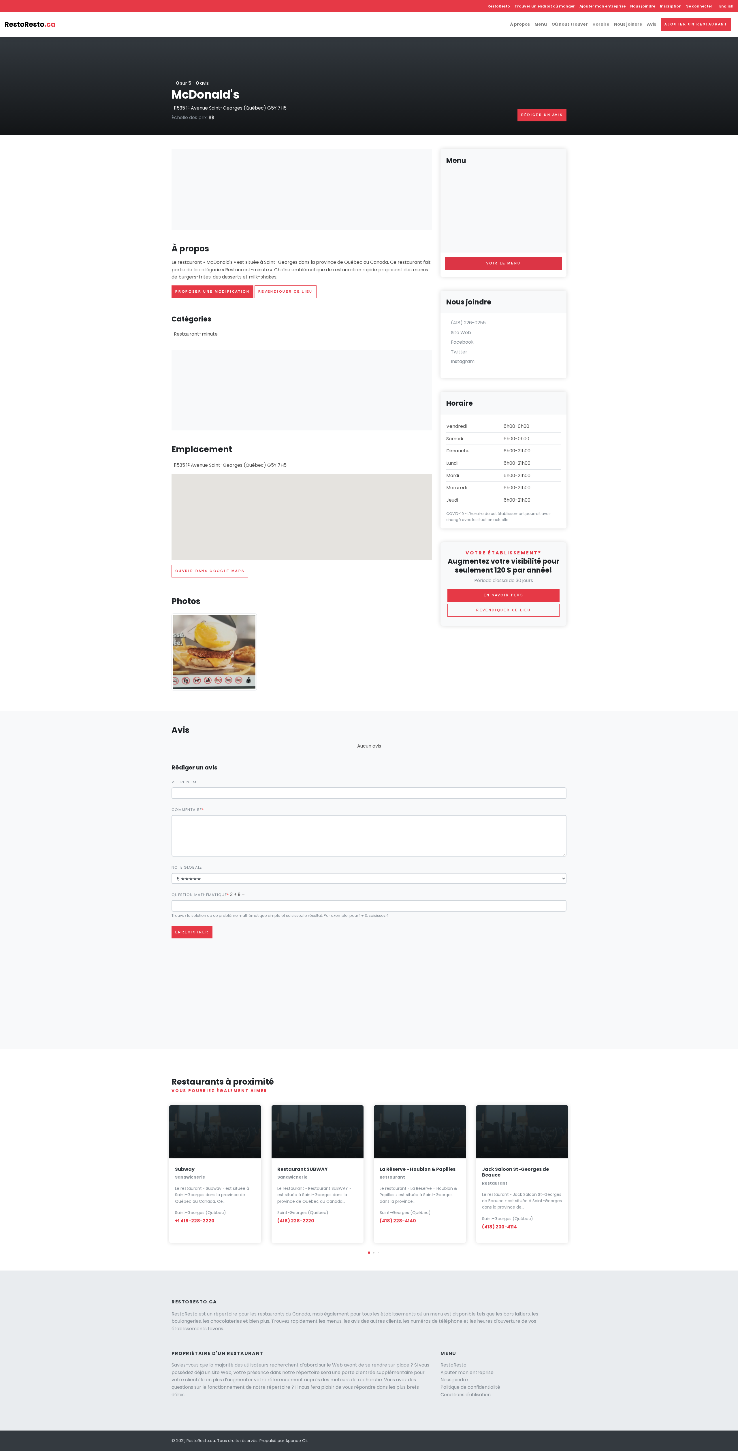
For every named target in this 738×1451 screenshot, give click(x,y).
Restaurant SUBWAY (302, 1169)
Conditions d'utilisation (465, 1394)
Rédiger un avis (542, 114)
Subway (185, 1169)
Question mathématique (199, 894)
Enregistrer (192, 932)
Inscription (670, 6)
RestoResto (498, 6)
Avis (651, 24)
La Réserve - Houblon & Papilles (417, 1169)
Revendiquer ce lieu (285, 291)
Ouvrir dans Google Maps (209, 571)
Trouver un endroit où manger (545, 6)
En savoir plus (503, 595)
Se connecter (699, 6)
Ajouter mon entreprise (602, 6)
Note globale (187, 867)
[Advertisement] (302, 189)
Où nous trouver (569, 24)
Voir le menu (503, 263)
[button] (369, 1252)
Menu (540, 24)
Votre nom (184, 782)
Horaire (600, 24)
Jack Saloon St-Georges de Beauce (515, 1172)
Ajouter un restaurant (695, 24)
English (726, 6)
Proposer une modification (212, 291)
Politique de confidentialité (470, 1387)
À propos (520, 24)
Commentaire (187, 809)
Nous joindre (642, 6)
